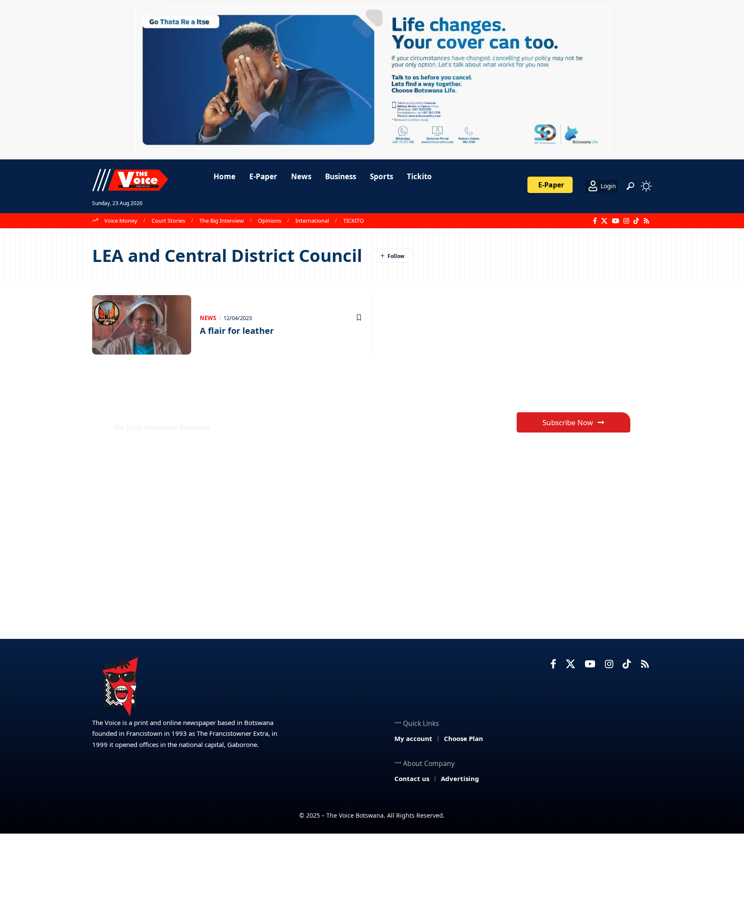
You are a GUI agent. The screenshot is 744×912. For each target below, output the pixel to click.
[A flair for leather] (141, 325)
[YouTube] (615, 221)
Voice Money (120, 220)
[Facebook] (595, 221)
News (208, 318)
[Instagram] (626, 221)
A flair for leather (237, 330)
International (312, 220)
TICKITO (353, 220)
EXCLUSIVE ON (177, 406)
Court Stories (168, 220)
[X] (604, 221)
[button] (630, 186)
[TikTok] (636, 221)
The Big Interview (221, 220)
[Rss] (646, 221)
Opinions (269, 220)
